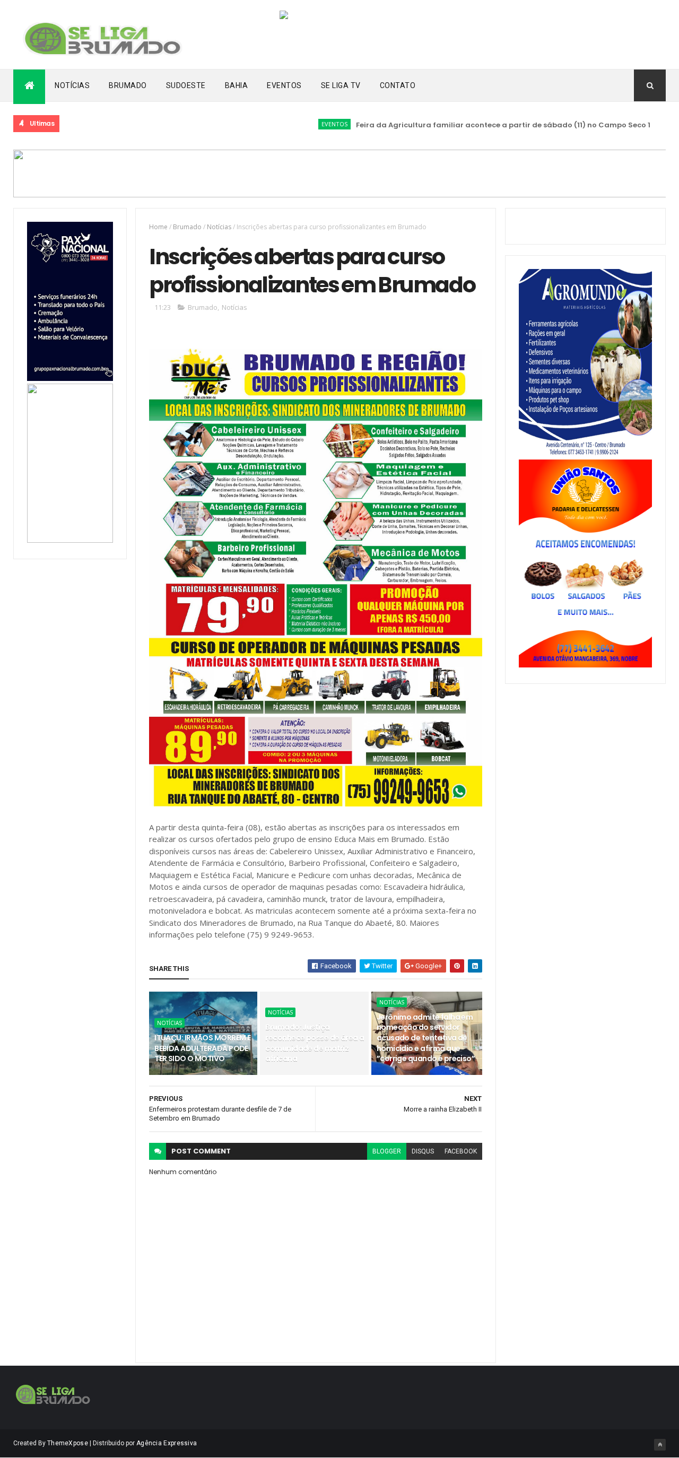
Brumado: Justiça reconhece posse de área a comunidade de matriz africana (314, 1043)
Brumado (128, 85)
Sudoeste (186, 85)
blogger (386, 1151)
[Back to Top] (660, 1445)
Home (158, 226)
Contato (398, 85)
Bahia (236, 85)
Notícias (72, 85)
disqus (423, 1151)
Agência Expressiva (166, 1443)
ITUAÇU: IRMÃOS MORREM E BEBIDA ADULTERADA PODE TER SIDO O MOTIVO (202, 1048)
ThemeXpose (67, 1443)
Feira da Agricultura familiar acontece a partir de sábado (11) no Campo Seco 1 (476, 125)
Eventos (284, 85)
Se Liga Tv (341, 85)
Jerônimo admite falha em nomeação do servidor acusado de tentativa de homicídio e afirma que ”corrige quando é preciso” (426, 1038)
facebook (461, 1151)
